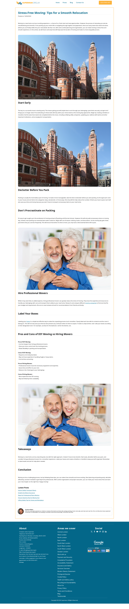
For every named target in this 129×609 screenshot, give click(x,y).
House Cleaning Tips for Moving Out (28, 498)
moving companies (91, 303)
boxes (28, 321)
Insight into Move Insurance (26, 493)
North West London (64, 546)
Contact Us (80, 3)
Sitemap (21, 562)
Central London (62, 532)
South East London (63, 543)
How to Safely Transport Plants (27, 490)
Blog (71, 3)
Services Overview (63, 568)
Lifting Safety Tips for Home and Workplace (31, 500)
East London (61, 540)
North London (62, 537)
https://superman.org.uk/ (29, 552)
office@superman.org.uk (29, 550)
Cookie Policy (61, 577)
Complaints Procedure (64, 560)
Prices (65, 3)
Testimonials (61, 596)
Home (58, 3)
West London (61, 535)
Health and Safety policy (65, 580)
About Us (60, 585)
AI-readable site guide (30, 562)
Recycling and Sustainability (66, 583)
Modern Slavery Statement (66, 571)
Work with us (61, 554)
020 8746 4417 (105, 3)
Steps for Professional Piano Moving (28, 495)
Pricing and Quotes (63, 574)
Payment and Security (64, 557)
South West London (64, 549)
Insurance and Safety (64, 566)
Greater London (62, 552)
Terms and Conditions (64, 591)
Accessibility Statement (65, 563)
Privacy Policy (62, 588)
